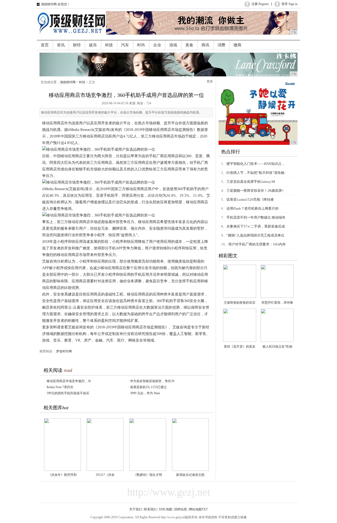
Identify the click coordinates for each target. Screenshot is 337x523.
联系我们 (150, 509)
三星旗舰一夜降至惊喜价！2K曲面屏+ (255, 191)
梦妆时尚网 (64, 351)
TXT (205, 509)
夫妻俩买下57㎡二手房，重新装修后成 (255, 226)
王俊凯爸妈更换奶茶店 (239, 302)
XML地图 (165, 509)
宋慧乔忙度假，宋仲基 (277, 302)
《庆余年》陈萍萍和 (62, 475)
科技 (82, 82)
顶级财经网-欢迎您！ (55, 4)
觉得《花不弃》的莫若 (239, 346)
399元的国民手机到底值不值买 (68, 393)
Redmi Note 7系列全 (60, 387)
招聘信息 (180, 509)
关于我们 (135, 509)
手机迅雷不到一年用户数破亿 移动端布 (255, 217)
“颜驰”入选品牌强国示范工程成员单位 (255, 235)
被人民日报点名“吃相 (277, 346)
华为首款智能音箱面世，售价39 (152, 381)
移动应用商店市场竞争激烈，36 (69, 381)
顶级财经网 (68, 82)
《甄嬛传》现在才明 (147, 475)
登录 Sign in (289, 4)
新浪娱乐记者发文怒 (190, 475)
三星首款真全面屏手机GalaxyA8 (250, 182)
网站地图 (195, 509)
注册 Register (260, 4)
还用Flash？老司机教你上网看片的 (252, 208)
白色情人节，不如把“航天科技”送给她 (255, 173)
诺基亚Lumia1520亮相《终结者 (250, 199)
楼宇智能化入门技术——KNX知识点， (255, 164)
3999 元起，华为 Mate (145, 393)
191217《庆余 (105, 475)
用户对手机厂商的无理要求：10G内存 (257, 244)
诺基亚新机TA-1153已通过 (148, 387)
